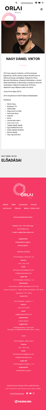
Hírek (14, 205)
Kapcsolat (7, 208)
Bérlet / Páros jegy (32, 208)
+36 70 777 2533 (23, 308)
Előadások (23, 205)
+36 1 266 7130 (23, 263)
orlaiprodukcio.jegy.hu (23, 242)
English (18, 208)
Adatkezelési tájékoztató (17, 386)
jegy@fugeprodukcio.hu (24, 314)
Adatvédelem (34, 386)
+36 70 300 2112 (23, 229)
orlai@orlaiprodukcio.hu (25, 232)
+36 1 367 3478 (24, 226)
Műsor (5, 205)
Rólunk (34, 205)
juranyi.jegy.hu (23, 245)
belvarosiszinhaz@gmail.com (23, 270)
